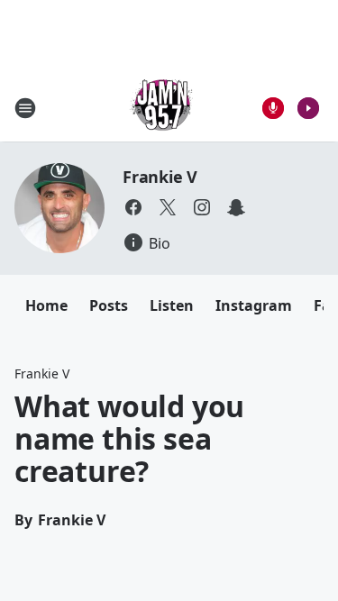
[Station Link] (163, 107)
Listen (172, 305)
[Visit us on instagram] (202, 207)
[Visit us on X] (167, 207)
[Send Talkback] (273, 108)
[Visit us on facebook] (133, 207)
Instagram (253, 305)
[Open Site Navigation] (25, 108)
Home (46, 305)
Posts (108, 305)
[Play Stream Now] (308, 108)
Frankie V (160, 176)
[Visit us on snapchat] (236, 207)
